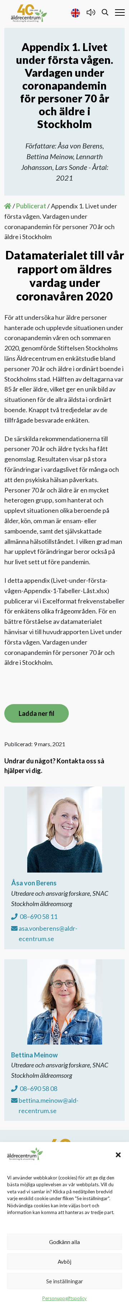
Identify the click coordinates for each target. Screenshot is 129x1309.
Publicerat (31, 206)
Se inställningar (64, 1281)
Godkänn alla (64, 1242)
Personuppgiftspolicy (64, 1298)
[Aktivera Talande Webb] (91, 12)
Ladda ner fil (36, 713)
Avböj (64, 1261)
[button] (118, 1153)
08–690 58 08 (38, 1088)
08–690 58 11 (38, 916)
